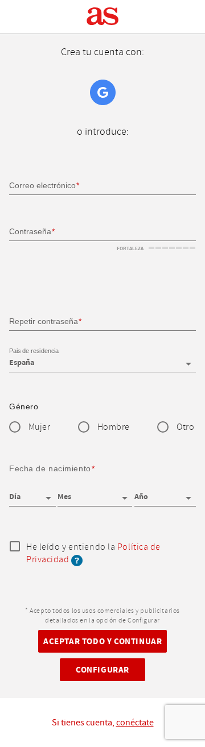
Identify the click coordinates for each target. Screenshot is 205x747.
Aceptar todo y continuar (102, 642)
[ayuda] (77, 560)
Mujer (39, 427)
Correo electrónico (42, 185)
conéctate (135, 722)
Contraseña (30, 231)
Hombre (113, 427)
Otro (185, 427)
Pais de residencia (34, 350)
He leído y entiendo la (93, 554)
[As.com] (103, 16)
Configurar (102, 670)
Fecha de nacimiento (50, 468)
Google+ (103, 92)
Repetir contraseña (43, 321)
